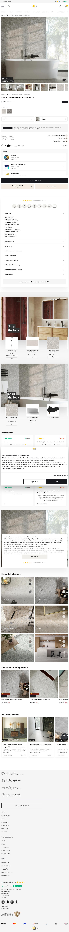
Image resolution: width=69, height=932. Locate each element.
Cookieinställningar (59, 475)
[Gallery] (34, 50)
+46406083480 (4, 906)
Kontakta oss (5, 908)
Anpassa (33, 482)
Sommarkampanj (7, 1)
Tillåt (56, 482)
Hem (2, 15)
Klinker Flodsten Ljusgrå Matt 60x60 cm (20, 15)
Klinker (7, 15)
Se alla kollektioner (58, 299)
